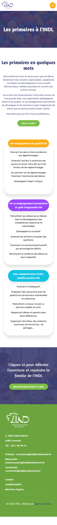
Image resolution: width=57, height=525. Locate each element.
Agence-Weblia (42, 503)
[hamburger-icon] (53, 5)
